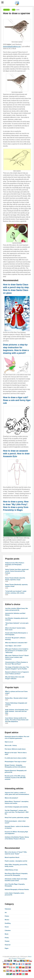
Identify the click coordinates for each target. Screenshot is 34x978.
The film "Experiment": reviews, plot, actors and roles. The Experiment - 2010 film (16, 812)
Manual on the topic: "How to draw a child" (16, 753)
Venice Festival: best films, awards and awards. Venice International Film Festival (16, 571)
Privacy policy (21, 958)
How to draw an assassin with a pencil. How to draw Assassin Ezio (16, 454)
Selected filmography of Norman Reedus (17, 889)
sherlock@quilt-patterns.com (12, 46)
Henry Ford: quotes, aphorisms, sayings (17, 817)
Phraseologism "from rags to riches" (16, 761)
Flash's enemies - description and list (16, 861)
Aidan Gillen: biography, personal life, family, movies (16, 865)
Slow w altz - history (11, 745)
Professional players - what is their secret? (15, 821)
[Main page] (17, 3)
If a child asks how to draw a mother (15, 758)
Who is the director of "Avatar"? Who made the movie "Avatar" (16, 852)
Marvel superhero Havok (12, 857)
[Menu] (2, 2)
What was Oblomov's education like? (16, 642)
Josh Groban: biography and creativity (16, 807)
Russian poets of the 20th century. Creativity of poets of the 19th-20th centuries (15, 777)
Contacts (14, 958)
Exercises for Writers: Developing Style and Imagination (16, 832)
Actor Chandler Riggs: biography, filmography (15, 885)
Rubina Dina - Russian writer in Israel (16, 698)
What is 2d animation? (11, 798)
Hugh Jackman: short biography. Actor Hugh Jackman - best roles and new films (16, 711)
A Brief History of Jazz (11, 870)
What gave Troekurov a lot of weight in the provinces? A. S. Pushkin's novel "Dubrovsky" (16, 650)
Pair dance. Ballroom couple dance (15, 749)
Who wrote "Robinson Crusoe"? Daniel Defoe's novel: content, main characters (17, 657)
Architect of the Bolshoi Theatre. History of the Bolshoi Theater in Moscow (17, 837)
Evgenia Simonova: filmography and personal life (15, 771)
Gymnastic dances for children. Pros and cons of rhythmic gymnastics (17, 737)
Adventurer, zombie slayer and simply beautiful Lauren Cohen (16, 879)
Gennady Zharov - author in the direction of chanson (17, 827)
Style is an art (9, 742)
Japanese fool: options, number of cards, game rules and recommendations (17, 793)
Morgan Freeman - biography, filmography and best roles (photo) (15, 766)
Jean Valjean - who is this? (13, 645)
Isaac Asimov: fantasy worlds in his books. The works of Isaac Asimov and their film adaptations (16, 719)
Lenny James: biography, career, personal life (14, 893)
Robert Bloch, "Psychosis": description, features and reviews (17, 802)
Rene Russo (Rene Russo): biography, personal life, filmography (16, 874)
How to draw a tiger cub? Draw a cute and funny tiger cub (17, 400)
